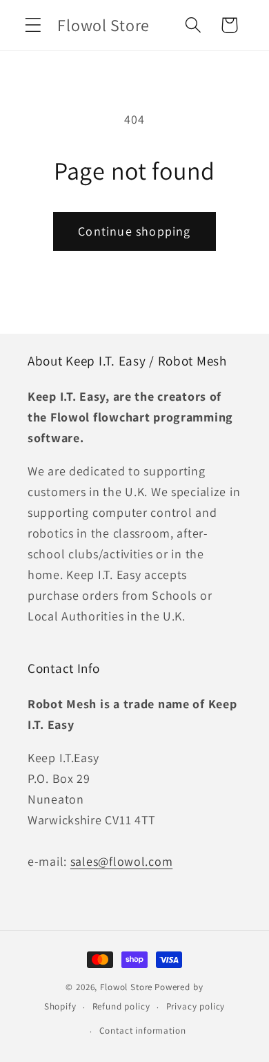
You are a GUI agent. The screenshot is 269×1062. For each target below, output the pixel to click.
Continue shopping (134, 231)
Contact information (142, 1030)
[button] (33, 25)
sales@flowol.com (121, 861)
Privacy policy (196, 1006)
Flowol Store (126, 987)
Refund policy (121, 1006)
